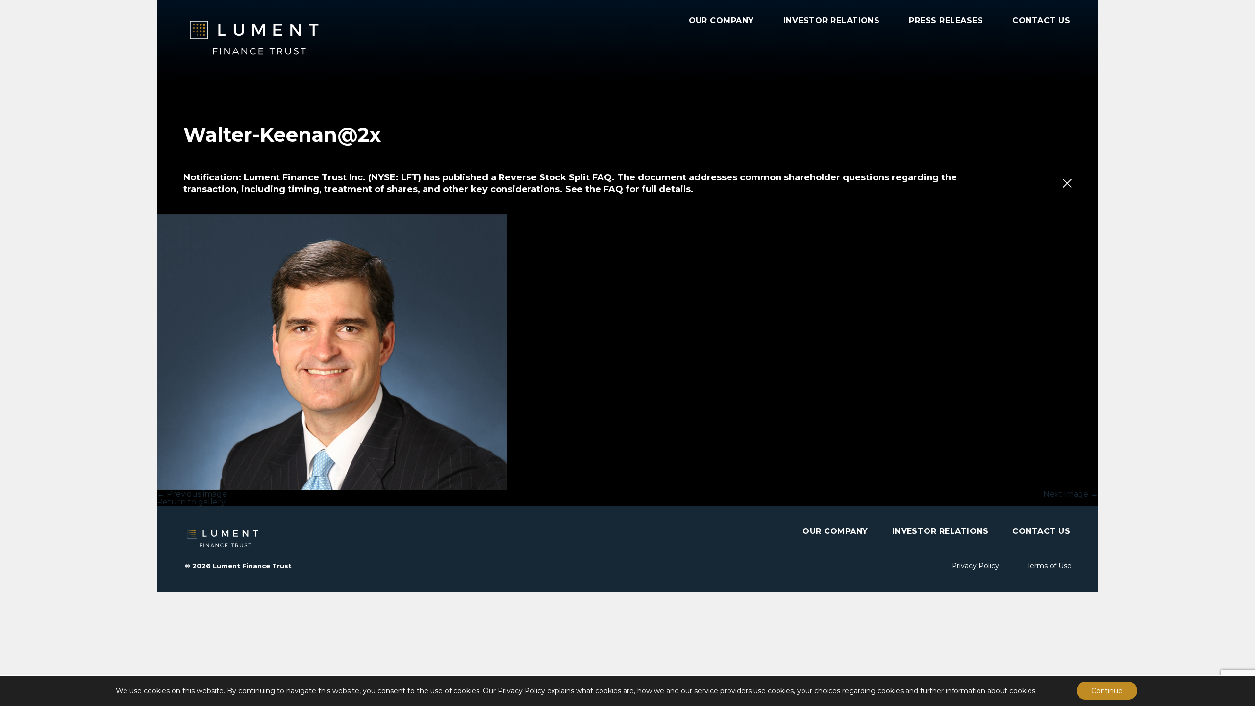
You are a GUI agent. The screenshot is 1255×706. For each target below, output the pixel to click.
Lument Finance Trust (281, 38)
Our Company (721, 20)
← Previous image (192, 494)
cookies (1022, 690)
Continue (1107, 690)
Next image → (1070, 494)
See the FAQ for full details (628, 189)
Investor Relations (831, 20)
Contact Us (1041, 20)
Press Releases (946, 20)
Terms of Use (1049, 565)
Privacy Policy (975, 565)
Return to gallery (191, 501)
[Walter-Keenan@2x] (627, 352)
